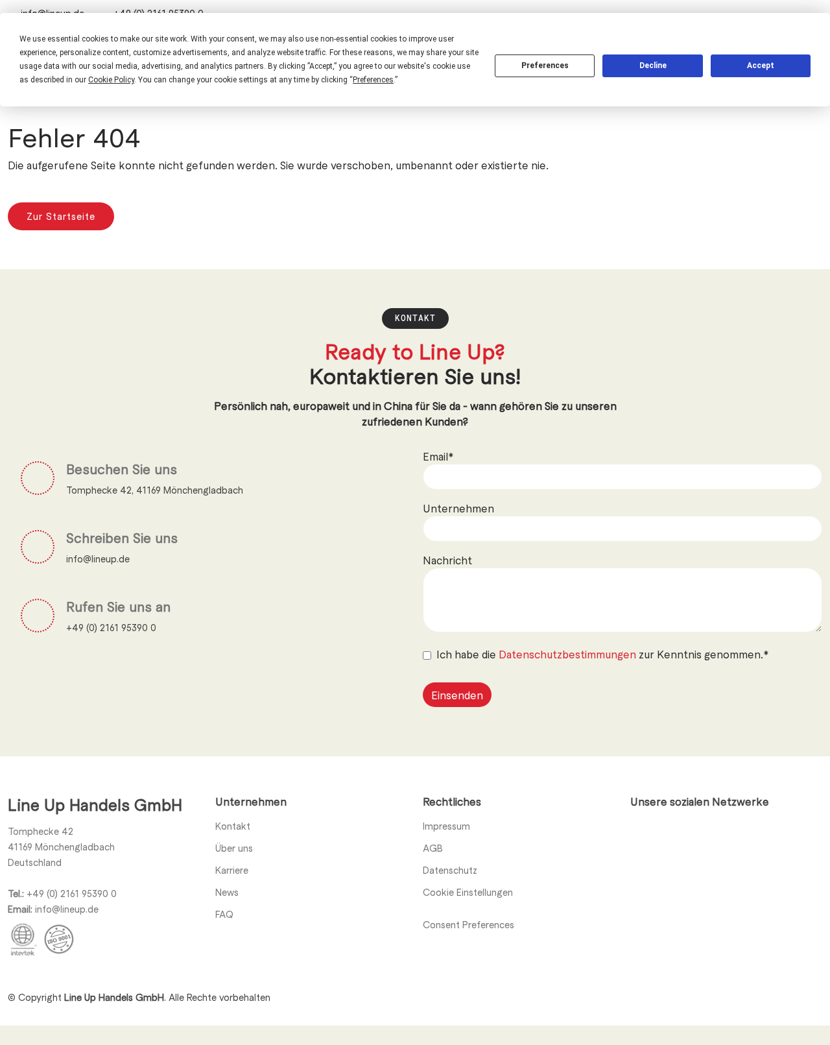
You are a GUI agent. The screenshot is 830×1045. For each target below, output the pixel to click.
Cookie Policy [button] (111, 79)
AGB (433, 847)
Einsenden (457, 695)
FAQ (224, 914)
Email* (438, 456)
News (227, 891)
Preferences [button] (373, 79)
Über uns (234, 847)
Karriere (231, 869)
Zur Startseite (61, 216)
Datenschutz (450, 869)
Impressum (446, 825)
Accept (760, 65)
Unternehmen (458, 508)
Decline (653, 65)
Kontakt (232, 825)
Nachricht (447, 560)
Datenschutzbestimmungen (569, 654)
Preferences (545, 65)
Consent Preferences (468, 924)
